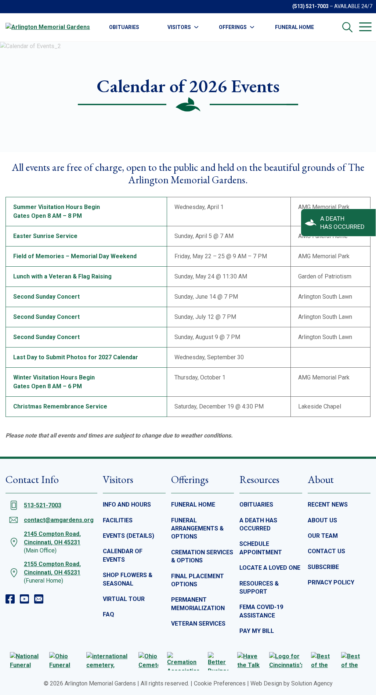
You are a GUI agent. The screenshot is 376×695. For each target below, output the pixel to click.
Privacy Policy (331, 582)
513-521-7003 (42, 505)
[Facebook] (10, 599)
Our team (323, 535)
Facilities (118, 520)
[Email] (38, 599)
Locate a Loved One (269, 567)
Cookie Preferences (220, 683)
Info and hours (127, 504)
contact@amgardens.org (59, 519)
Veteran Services (198, 623)
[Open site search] (347, 27)
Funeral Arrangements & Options (197, 528)
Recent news (328, 504)
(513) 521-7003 (310, 6)
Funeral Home (294, 27)
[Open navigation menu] (365, 27)
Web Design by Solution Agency (291, 683)
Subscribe (323, 566)
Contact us (326, 551)
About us (322, 520)
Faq (108, 614)
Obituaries (124, 27)
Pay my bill (256, 630)
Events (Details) (128, 535)
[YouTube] (24, 599)
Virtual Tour (124, 598)
